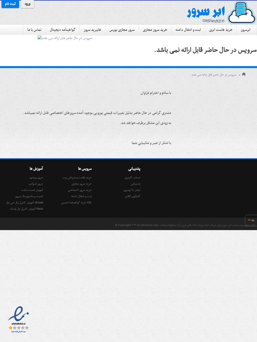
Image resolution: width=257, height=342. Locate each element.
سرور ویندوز (36, 177)
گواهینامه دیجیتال (63, 30)
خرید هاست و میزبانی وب (77, 177)
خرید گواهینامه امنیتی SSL (76, 202)
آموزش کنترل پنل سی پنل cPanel (24, 202)
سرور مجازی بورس (122, 30)
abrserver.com (149, 225)
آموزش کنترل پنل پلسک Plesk (26, 208)
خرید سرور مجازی (155, 30)
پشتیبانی (135, 183)
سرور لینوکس (36, 183)
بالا (252, 220)
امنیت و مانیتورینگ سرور (29, 196)
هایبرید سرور (92, 30)
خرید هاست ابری (220, 30)
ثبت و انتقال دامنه (188, 30)
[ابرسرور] (221, 12)
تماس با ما (34, 30)
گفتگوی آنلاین (132, 196)
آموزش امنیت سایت (32, 190)
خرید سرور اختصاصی (80, 190)
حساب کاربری (132, 177)
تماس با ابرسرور (131, 190)
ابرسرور (245, 30)
